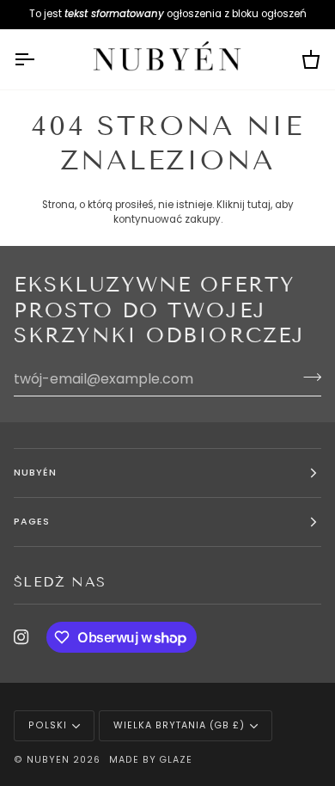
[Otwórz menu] (39, 59)
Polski (47, 725)
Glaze (175, 759)
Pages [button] (32, 521)
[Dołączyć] (307, 376)
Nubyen (48, 759)
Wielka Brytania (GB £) (179, 725)
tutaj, (259, 205)
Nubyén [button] (35, 472)
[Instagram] (21, 637)
